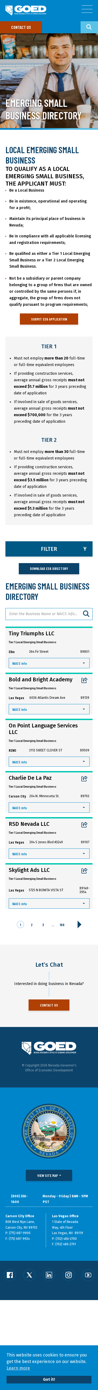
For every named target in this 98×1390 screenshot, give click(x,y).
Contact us (21, 27)
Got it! (49, 1379)
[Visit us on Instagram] (69, 1275)
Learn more (18, 1368)
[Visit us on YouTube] (88, 1275)
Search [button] (89, 27)
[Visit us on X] (29, 1275)
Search (86, 614)
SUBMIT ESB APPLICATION (49, 319)
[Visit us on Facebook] (10, 1275)
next (79, 924)
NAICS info (19, 663)
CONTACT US (49, 1005)
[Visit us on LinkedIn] (49, 1275)
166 (62, 924)
